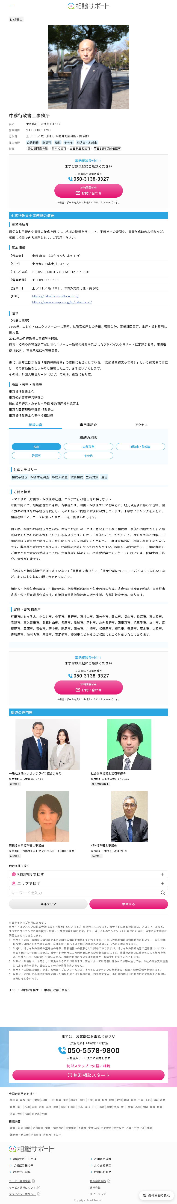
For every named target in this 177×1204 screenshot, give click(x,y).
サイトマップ (98, 1194)
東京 (65, 1100)
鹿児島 (36, 1114)
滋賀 (56, 1107)
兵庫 (48, 1107)
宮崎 (27, 1114)
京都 (41, 1107)
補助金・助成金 (140, 446)
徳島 (116, 1107)
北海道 (14, 1100)
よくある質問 (103, 1165)
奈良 (63, 1107)
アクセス (141, 424)
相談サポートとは (24, 1159)
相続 (36, 446)
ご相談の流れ (103, 1159)
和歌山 (72, 1107)
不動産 (82, 1128)
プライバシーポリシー (22, 1194)
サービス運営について (22, 1187)
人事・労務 (132, 1128)
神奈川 (75, 1100)
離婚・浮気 (16, 1128)
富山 (20, 1107)
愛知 (119, 1100)
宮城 (37, 1100)
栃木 (104, 1100)
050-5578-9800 (93, 1050)
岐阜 (133, 1100)
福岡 (145, 1107)
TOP (13, 990)
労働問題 (71, 1128)
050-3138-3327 (91, 179)
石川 (27, 1107)
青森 (22, 1100)
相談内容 (35, 424)
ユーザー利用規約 (19, 1181)
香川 (123, 1107)
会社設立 (118, 1128)
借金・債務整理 (54, 1128)
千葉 (90, 1100)
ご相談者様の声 (23, 1165)
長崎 (159, 1107)
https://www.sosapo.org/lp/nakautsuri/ (62, 302)
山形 (51, 1100)
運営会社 (95, 1187)
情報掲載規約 (98, 1181)
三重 (140, 1100)
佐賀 (152, 1107)
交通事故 (37, 1128)
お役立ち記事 (22, 1172)
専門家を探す (30, 990)
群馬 (112, 1100)
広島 (80, 1107)
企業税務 (88, 446)
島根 (109, 1107)
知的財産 (146, 1128)
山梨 (155, 1100)
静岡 (126, 1100)
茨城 (97, 1100)
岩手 (29, 1100)
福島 (58, 1100)
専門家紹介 (88, 424)
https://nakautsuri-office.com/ (55, 296)
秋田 (44, 1100)
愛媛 (130, 1107)
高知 (138, 1107)
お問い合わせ (103, 1172)
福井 (12, 1107)
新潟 (162, 1100)
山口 (94, 1107)
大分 (20, 1114)
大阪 (34, 1107)
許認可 (36, 455)
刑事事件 (36, 1134)
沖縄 (44, 1114)
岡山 (87, 1107)
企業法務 (93, 1128)
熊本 (12, 1114)
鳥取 (102, 1107)
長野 (147, 1100)
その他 (88, 455)
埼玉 (83, 1100)
